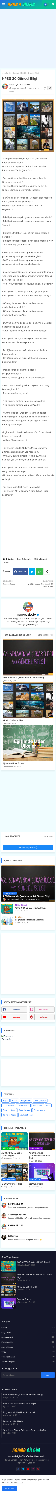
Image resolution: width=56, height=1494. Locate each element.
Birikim (14, 1100)
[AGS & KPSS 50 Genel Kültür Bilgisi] (7, 909)
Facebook (22, 571)
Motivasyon (37, 1105)
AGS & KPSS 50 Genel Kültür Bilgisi (11, 1154)
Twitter (32, 571)
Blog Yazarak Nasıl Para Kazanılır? (19, 1412)
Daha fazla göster (45, 635)
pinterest (44, 1017)
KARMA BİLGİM (26, 614)
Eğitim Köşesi (40, 559)
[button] (53, 4)
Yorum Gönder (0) (28, 847)
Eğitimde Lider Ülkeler (13, 763)
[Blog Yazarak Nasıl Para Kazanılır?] (7, 921)
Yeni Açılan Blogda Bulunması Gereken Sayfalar (25, 1430)
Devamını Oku (16, 1482)
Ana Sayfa (6, 73)
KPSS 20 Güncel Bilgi (13, 720)
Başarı (5, 1100)
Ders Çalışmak (24, 559)
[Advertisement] (28, 39)
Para (5, 1110)
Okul (48, 1105)
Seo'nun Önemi (36, 1184)
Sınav (15, 73)
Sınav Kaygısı (24, 1110)
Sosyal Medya (39, 1110)
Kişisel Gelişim (23, 1105)
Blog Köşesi (26, 1100)
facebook (16, 1009)
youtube (16, 1017)
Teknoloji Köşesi (9, 1115)
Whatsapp (39, 571)
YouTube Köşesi (26, 1115)
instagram (43, 1009)
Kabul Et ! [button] (9, 1488)
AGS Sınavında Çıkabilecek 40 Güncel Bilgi (23, 677)
